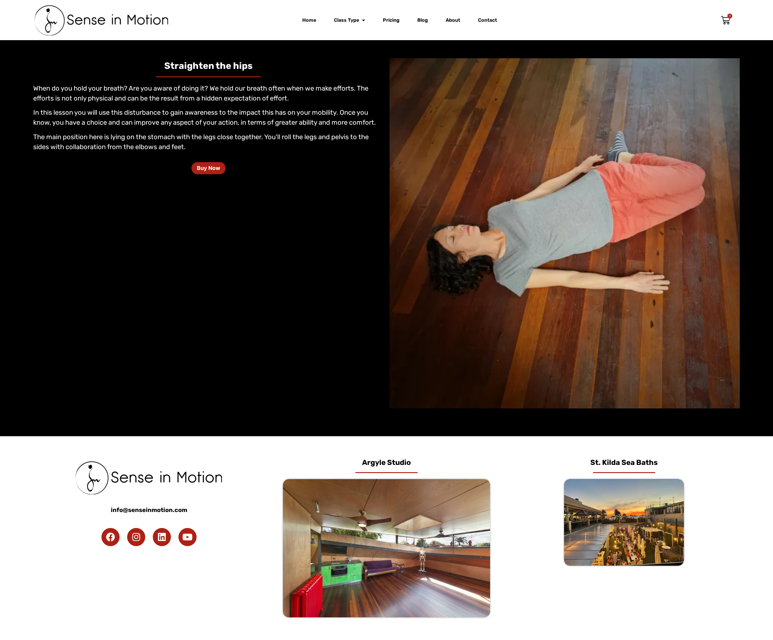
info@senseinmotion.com (149, 510)
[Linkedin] (162, 537)
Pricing (391, 20)
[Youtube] (187, 537)
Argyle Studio (386, 462)
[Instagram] (136, 537)
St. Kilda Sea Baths (624, 462)
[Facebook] (110, 537)
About (453, 20)
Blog (422, 20)
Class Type (346, 20)
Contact (487, 20)
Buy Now (208, 168)
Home (309, 20)
